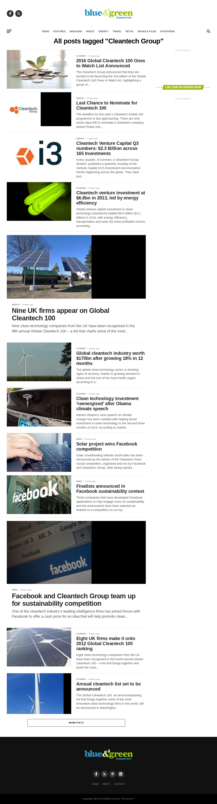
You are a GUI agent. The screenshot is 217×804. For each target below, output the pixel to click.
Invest (90, 31)
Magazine (76, 31)
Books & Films (147, 31)
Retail (130, 31)
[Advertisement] (183, 67)
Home (95, 784)
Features (59, 31)
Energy (103, 31)
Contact (119, 784)
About (106, 784)
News (45, 31)
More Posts (76, 722)
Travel (117, 31)
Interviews (167, 31)
